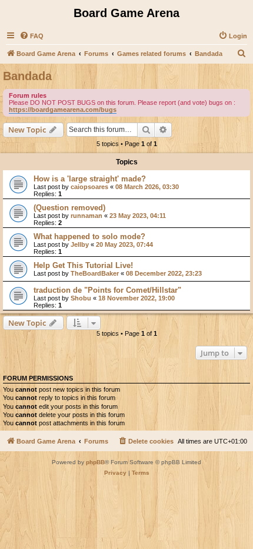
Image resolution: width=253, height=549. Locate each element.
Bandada (27, 76)
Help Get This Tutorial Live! (83, 265)
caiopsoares (89, 186)
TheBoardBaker (95, 273)
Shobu (81, 298)
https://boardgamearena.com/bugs (62, 109)
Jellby (80, 244)
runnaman (86, 215)
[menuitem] (31, 36)
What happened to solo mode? (89, 236)
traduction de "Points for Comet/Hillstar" (107, 290)
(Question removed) (69, 207)
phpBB (95, 462)
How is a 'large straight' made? (90, 178)
